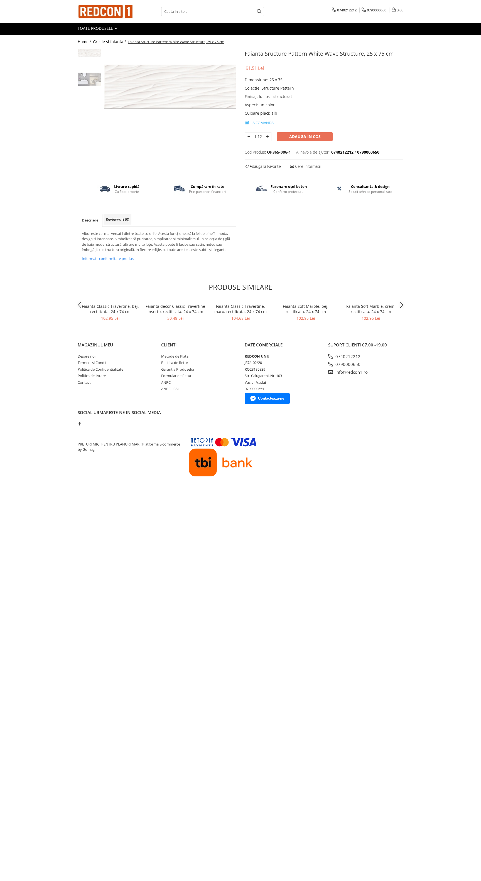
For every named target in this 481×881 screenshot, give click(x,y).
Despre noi (86, 356)
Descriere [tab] (90, 220)
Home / (85, 41)
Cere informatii (307, 166)
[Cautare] (259, 11)
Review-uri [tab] (117, 219)
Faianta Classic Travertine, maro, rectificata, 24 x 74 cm (240, 309)
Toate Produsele (96, 28)
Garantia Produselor (178, 369)
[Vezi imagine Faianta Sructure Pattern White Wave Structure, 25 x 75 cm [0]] (89, 52)
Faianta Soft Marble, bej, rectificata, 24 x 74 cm (305, 309)
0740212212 (347, 356)
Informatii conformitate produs (108, 258)
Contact (84, 382)
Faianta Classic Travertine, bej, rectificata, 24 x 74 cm (110, 309)
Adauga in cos (305, 136)
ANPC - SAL (170, 388)
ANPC (166, 382)
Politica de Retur (174, 362)
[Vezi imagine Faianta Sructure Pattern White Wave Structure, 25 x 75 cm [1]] (89, 79)
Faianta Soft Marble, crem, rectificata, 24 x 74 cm (371, 309)
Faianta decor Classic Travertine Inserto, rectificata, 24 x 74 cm (175, 309)
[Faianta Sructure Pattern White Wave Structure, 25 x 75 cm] (170, 87)
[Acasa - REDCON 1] (105, 11)
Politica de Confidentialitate (100, 369)
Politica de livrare (92, 375)
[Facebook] (79, 423)
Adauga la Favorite (265, 166)
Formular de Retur (176, 375)
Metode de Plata (174, 356)
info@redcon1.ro (351, 372)
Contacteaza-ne (271, 398)
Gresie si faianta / (110, 41)
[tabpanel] (170, 87)
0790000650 (347, 364)
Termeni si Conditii (93, 362)
